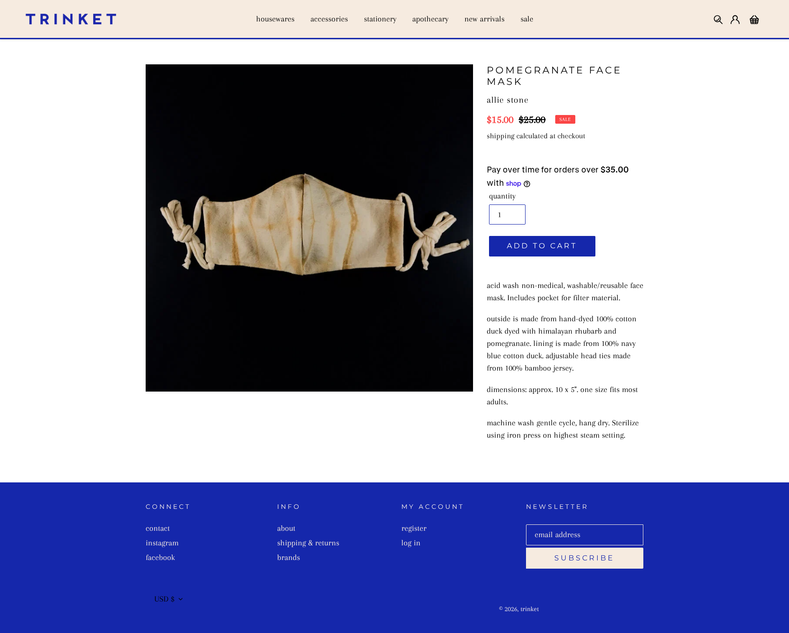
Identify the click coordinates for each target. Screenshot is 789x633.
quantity (502, 195)
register (413, 528)
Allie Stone (508, 99)
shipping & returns (308, 542)
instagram (162, 542)
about (286, 528)
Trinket (530, 608)
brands (288, 557)
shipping (501, 135)
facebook (160, 557)
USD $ (164, 598)
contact (158, 528)
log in (411, 542)
